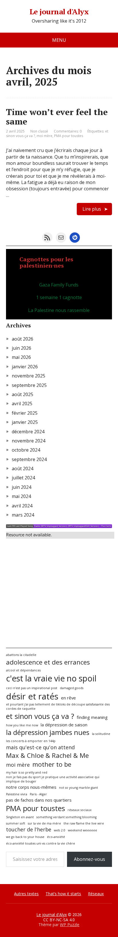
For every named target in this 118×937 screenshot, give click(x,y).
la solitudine (101, 734)
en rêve (68, 698)
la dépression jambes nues (47, 732)
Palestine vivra (16, 794)
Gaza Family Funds (58, 285)
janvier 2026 (25, 366)
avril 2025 (22, 403)
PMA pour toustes (68, 135)
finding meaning (92, 717)
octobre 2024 (26, 450)
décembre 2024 (28, 431)
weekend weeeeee (82, 830)
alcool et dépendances (23, 670)
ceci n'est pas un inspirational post (31, 688)
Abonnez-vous (89, 859)
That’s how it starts (63, 893)
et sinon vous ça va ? (40, 716)
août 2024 (22, 468)
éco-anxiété (56, 837)
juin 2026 (21, 348)
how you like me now (22, 725)
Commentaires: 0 (68, 131)
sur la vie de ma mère (44, 823)
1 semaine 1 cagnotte (59, 297)
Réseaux (96, 893)
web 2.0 (59, 830)
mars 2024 (23, 515)
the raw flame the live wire (84, 823)
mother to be (51, 764)
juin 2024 (21, 487)
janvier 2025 (25, 422)
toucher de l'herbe (28, 829)
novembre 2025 (28, 376)
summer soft (15, 823)
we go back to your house (25, 837)
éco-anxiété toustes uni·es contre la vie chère (40, 843)
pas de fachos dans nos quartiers (39, 800)
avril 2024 (22, 506)
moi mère (44, 135)
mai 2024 (21, 496)
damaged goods (71, 688)
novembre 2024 (28, 441)
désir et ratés (32, 696)
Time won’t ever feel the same (57, 116)
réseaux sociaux (80, 810)
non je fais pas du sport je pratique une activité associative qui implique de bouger (52, 779)
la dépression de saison (64, 725)
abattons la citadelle (21, 655)
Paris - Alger (38, 794)
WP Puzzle (69, 924)
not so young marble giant (78, 788)
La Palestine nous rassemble (59, 310)
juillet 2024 (23, 478)
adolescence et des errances (48, 662)
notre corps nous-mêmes (31, 787)
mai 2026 (21, 357)
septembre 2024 (29, 459)
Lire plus (91, 209)
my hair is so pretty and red (26, 772)
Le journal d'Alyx (59, 12)
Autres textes (26, 893)
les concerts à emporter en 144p (31, 741)
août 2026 (22, 339)
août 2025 (22, 394)
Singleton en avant (20, 817)
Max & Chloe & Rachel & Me (47, 755)
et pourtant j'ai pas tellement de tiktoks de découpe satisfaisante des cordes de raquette (58, 706)
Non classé (39, 131)
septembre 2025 (29, 385)
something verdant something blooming (66, 817)
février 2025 (25, 413)
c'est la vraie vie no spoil (51, 678)
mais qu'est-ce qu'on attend (40, 747)
